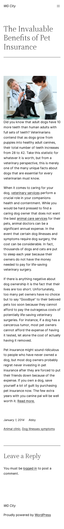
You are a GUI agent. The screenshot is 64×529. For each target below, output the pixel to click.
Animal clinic (12, 429)
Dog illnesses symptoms (38, 429)
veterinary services (25, 193)
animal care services (32, 218)
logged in (30, 468)
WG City (10, 6)
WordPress (43, 515)
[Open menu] (58, 6)
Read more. (26, 401)
